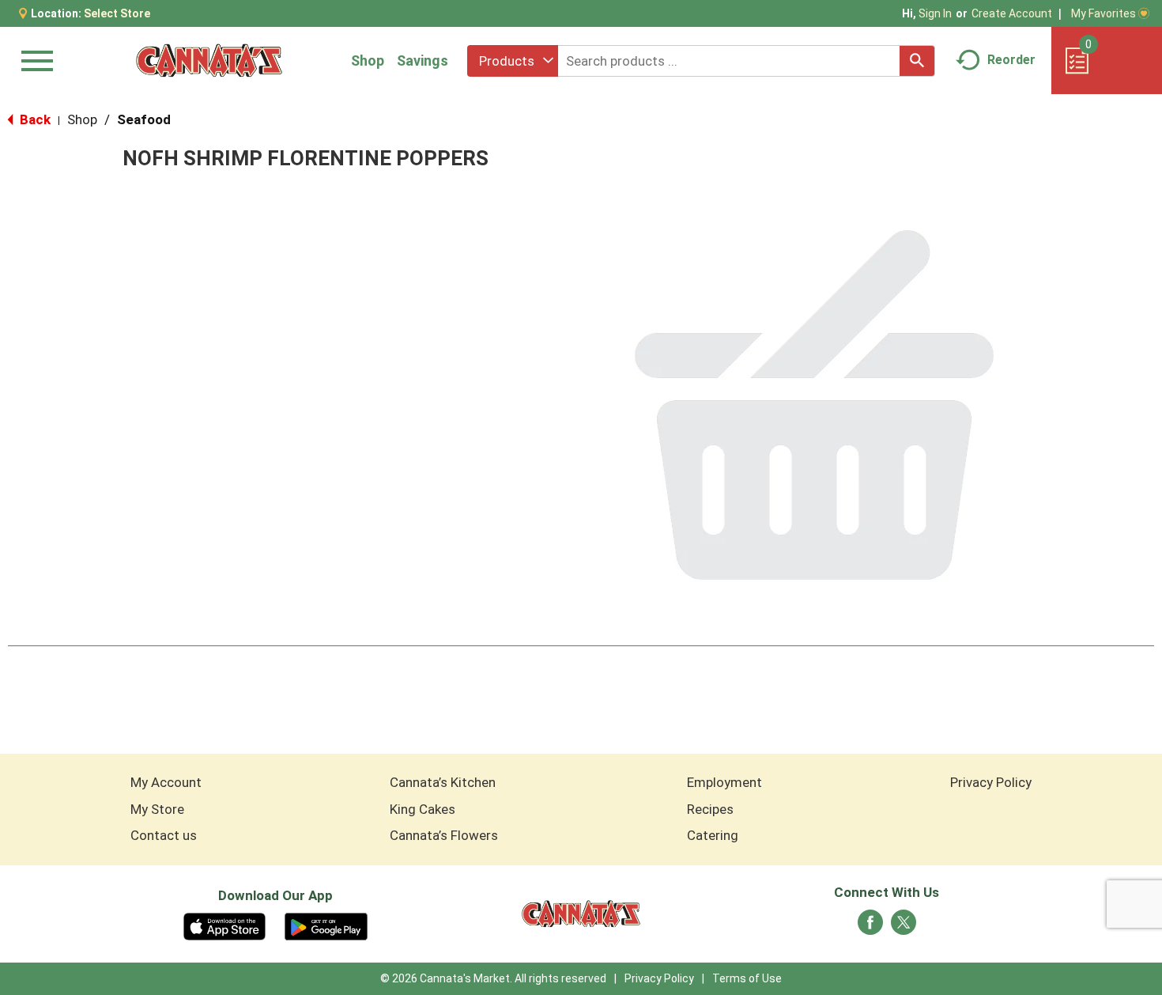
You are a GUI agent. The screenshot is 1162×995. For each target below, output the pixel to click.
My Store (157, 809)
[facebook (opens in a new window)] (870, 927)
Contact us (163, 835)
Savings (422, 60)
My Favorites (1103, 13)
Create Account (1011, 13)
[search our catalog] (917, 61)
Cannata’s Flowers (444, 835)
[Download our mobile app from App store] (224, 925)
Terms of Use (747, 978)
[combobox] (512, 61)
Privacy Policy (991, 782)
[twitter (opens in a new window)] (903, 927)
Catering (712, 835)
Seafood (144, 119)
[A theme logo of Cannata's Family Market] (209, 60)
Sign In (935, 13)
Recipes (710, 809)
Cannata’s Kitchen (443, 782)
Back (34, 119)
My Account (166, 782)
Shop (367, 60)
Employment (724, 782)
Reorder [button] (1011, 59)
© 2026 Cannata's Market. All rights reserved (493, 978)
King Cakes (422, 809)
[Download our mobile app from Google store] (326, 925)
